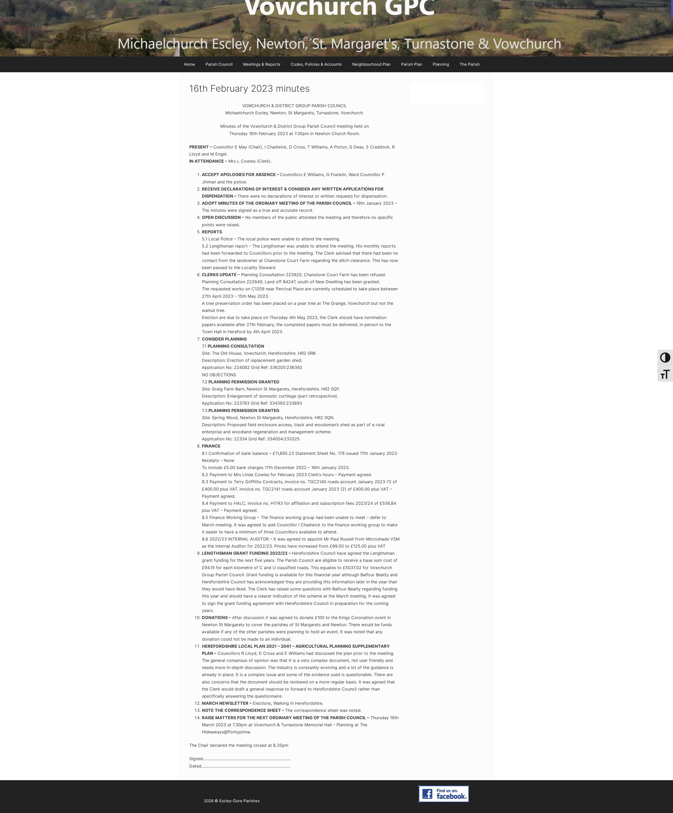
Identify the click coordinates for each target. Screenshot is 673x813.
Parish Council (219, 64)
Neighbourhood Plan (371, 64)
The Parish (470, 64)
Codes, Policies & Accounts (316, 64)
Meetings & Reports (261, 64)
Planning (441, 64)
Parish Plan (411, 64)
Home (189, 64)
